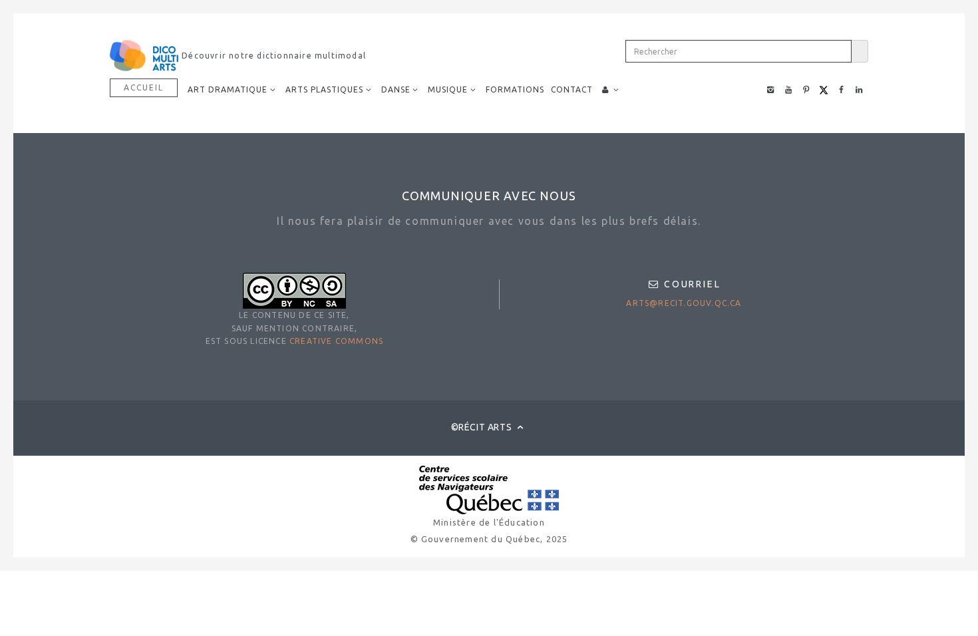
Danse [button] (395, 89)
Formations (515, 89)
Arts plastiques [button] (324, 89)
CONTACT (572, 89)
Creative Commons (336, 341)
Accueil (144, 87)
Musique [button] (448, 89)
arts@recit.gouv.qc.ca (683, 303)
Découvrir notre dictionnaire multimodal (272, 55)
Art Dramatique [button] (227, 89)
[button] (610, 89)
